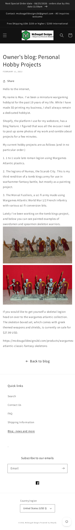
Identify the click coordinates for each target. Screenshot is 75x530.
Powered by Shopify (48, 523)
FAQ (10, 413)
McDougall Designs (32, 523)
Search (12, 396)
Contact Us (14, 405)
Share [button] (10, 81)
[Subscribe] (63, 468)
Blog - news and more (21, 431)
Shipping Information (21, 422)
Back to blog (40, 361)
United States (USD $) (35, 508)
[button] (5, 35)
